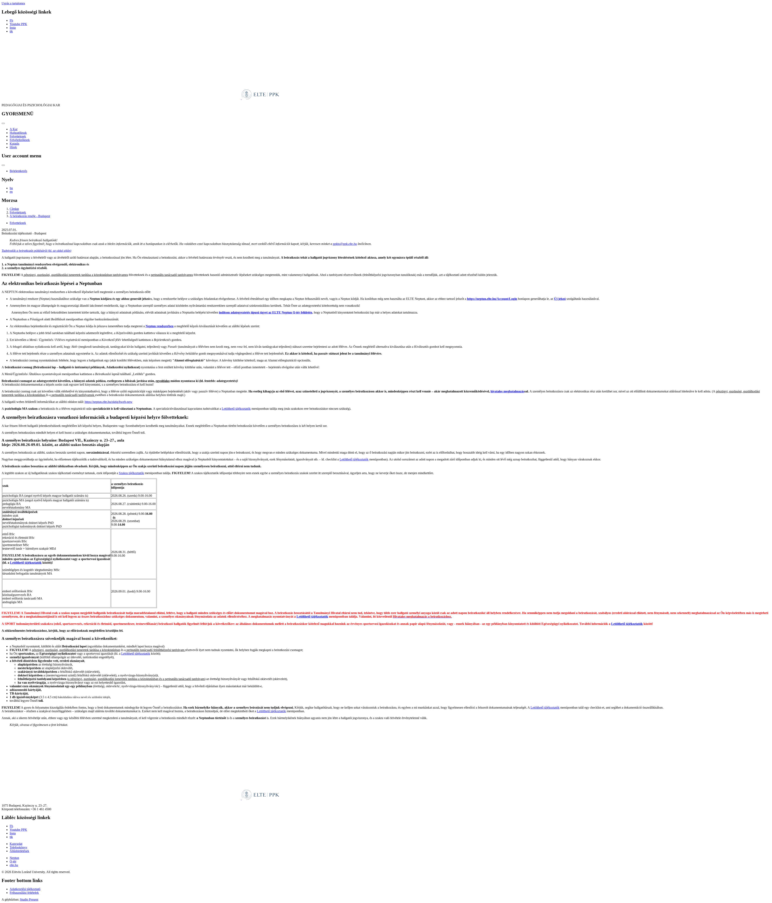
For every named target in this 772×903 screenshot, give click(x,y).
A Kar (13, 129)
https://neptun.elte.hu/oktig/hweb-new (108, 402)
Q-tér (13, 861)
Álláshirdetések (19, 851)
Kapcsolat (16, 843)
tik (11, 31)
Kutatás (14, 143)
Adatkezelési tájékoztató (25, 889)
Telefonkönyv (18, 847)
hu (11, 188)
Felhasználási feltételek (24, 892)
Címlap (14, 209)
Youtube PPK (18, 24)
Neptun (14, 858)
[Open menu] (3, 123)
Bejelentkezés (18, 171)
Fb (11, 20)
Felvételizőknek (20, 140)
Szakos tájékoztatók (131, 473)
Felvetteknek (18, 136)
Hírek (13, 147)
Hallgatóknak (18, 132)
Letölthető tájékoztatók (236, 408)
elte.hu (14, 865)
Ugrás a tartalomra (13, 3)
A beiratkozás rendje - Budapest (30, 216)
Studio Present (29, 899)
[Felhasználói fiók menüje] (3, 165)
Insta (13, 27)
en (11, 191)
